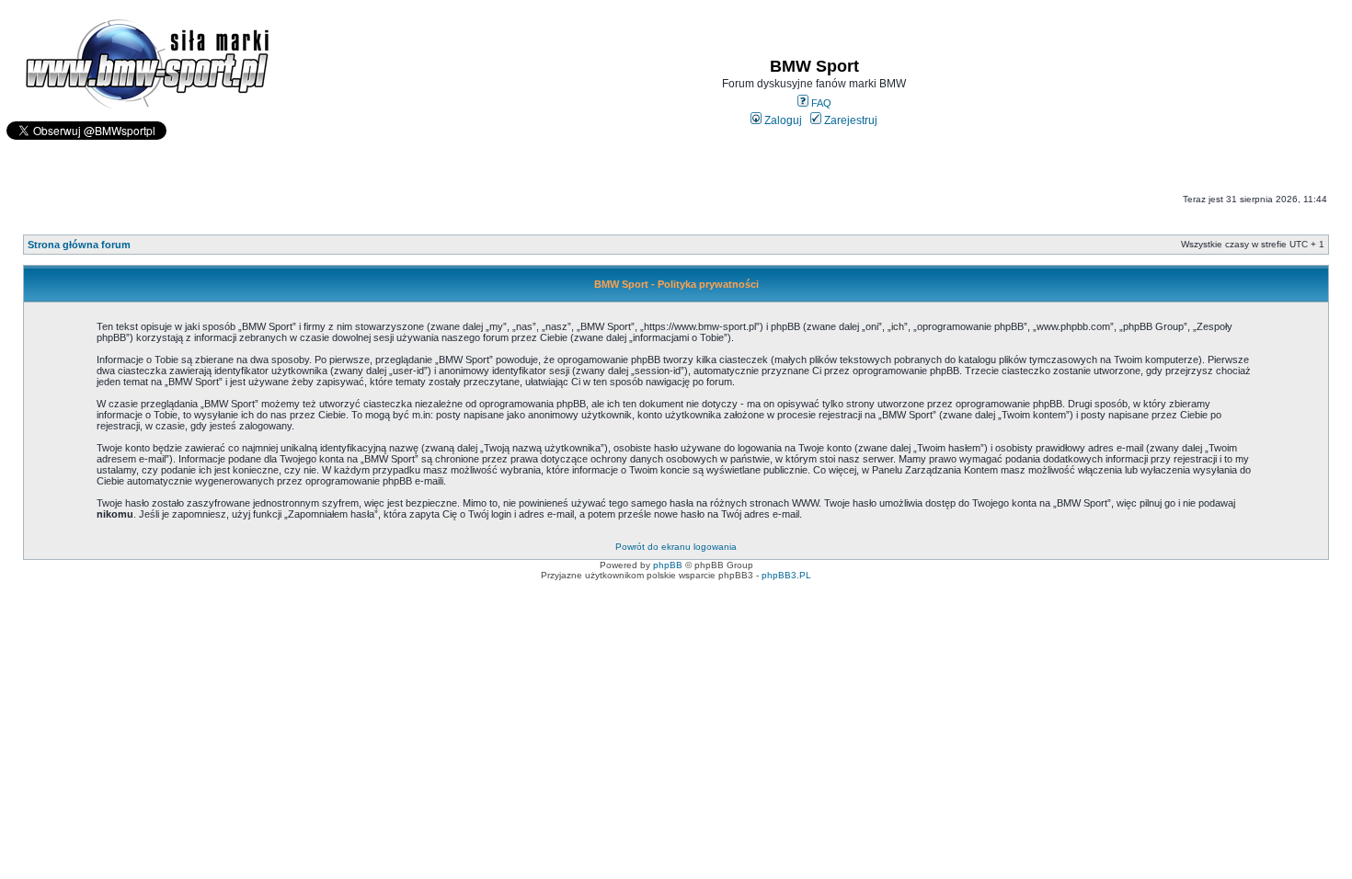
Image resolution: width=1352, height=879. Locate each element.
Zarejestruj (849, 120)
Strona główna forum (79, 244)
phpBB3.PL (786, 575)
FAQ (819, 102)
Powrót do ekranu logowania (676, 547)
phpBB (667, 565)
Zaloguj (782, 120)
